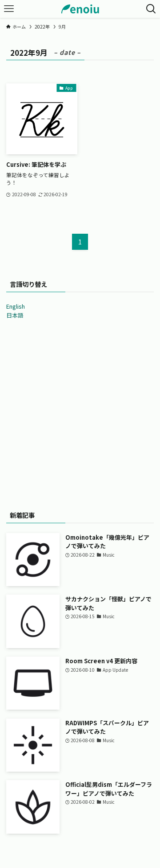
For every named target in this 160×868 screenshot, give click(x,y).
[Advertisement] (80, 412)
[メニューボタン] (9, 9)
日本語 (15, 315)
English (15, 306)
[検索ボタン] (151, 9)
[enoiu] (80, 9)
